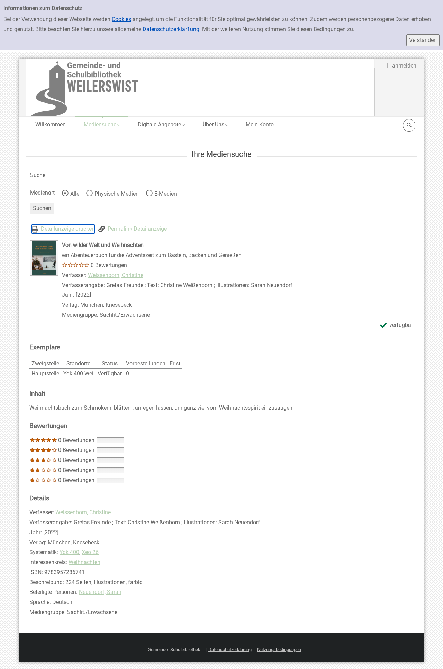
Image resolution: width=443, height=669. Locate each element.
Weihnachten (84, 562)
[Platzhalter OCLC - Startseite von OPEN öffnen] (200, 87)
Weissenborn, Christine (115, 275)
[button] (101, 124)
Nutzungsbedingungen (279, 649)
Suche (37, 175)
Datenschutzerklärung (230, 649)
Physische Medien (116, 193)
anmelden (404, 65)
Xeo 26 (90, 552)
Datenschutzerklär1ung (171, 29)
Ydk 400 (69, 552)
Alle (74, 193)
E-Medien (165, 193)
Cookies (121, 19)
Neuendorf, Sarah (100, 592)
